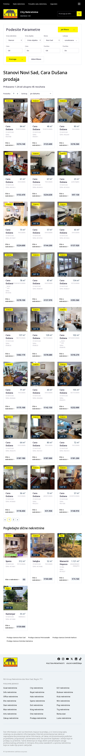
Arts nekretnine (9, 714)
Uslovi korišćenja (74, 663)
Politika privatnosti (55, 663)
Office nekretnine (10, 696)
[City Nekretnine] (10, 13)
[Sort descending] (17, 94)
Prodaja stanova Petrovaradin (39, 637)
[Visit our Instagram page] (63, 659)
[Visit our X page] (71, 659)
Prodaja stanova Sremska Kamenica (20, 641)
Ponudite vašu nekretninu (37, 4)
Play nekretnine (63, 705)
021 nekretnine (63, 688)
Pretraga (16, 59)
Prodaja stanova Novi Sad (16, 637)
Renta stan (61, 714)
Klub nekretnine (63, 696)
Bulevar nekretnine (65, 692)
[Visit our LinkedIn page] (76, 659)
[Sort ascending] (13, 94)
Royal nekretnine (37, 692)
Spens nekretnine (37, 701)
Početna (6, 4)
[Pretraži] (79, 13)
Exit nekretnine (36, 705)
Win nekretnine (63, 701)
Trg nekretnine (63, 709)
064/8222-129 (25, 16)
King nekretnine (36, 709)
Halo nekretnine (37, 696)
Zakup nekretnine (10, 718)
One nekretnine (36, 714)
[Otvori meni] (79, 3)
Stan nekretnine (10, 705)
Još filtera (68, 29)
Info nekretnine (9, 692)
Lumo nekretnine (64, 718)
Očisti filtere (36, 59)
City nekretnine (36, 688)
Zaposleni (53, 4)
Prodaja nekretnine (38, 718)
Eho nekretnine (9, 701)
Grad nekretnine (10, 688)
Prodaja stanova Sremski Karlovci (64, 637)
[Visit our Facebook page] (58, 659)
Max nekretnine (10, 709)
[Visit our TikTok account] (80, 659)
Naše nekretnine (19, 4)
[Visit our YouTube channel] (67, 659)
